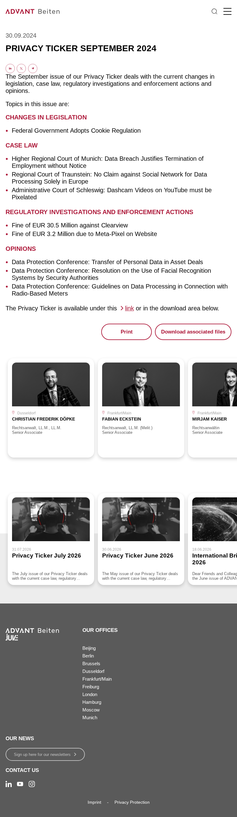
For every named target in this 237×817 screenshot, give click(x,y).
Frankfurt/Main (97, 679)
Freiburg (90, 686)
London (89, 694)
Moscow (91, 709)
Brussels (91, 663)
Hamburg (91, 702)
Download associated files (193, 332)
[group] (51, 407)
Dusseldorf (93, 671)
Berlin (88, 655)
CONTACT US (22, 770)
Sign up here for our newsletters (42, 754)
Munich (89, 717)
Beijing (89, 648)
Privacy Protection (132, 802)
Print (127, 332)
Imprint (94, 802)
